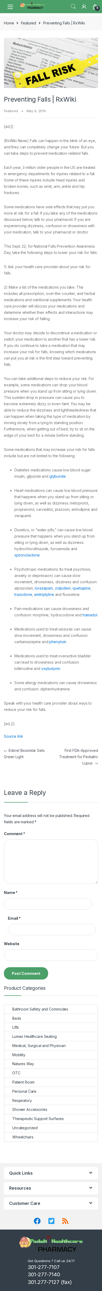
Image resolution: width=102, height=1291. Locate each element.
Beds (16, 1018)
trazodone (23, 594)
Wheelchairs (22, 1137)
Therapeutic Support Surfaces (38, 1118)
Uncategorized (25, 1128)
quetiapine (81, 588)
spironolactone (27, 555)
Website (11, 943)
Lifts (15, 1027)
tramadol (90, 615)
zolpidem (63, 588)
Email (14, 918)
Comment (14, 833)
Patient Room (23, 1082)
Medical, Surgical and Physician (39, 1045)
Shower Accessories (29, 1109)
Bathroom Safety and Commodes (40, 1009)
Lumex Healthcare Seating (34, 1036)
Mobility (18, 1055)
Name (11, 892)
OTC (16, 1073)
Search (73, 6)
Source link (13, 736)
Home (9, 23)
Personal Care (24, 1091)
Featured (28, 23)
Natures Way (23, 1063)
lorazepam (44, 588)
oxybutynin (50, 668)
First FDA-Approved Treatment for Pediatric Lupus (78, 756)
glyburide (57, 476)
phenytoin (57, 641)
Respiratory (22, 1100)
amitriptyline (44, 594)
